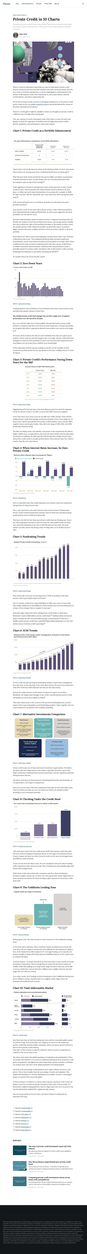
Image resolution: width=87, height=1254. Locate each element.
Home (17, 3)
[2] (43, 182)
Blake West (23, 34)
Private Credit (48, 3)
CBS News (22, 763)
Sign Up (57, 3)
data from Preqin (24, 304)
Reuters (24, 1120)
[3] (17, 197)
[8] (44, 697)
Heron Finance (24, 935)
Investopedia (25, 1108)
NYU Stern (25, 1114)
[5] (51, 615)
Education (39, 3)
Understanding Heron (27, 3)
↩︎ (32, 1108)
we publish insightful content (38, 104)
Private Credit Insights (20, 15)
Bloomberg (25, 1127)
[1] (68, 171)
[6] (60, 618)
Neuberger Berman (25, 846)
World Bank (23, 1035)
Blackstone (22, 498)
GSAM (28, 763)
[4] (57, 251)
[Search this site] (83, 3)
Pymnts (24, 1124)
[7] (44, 623)
